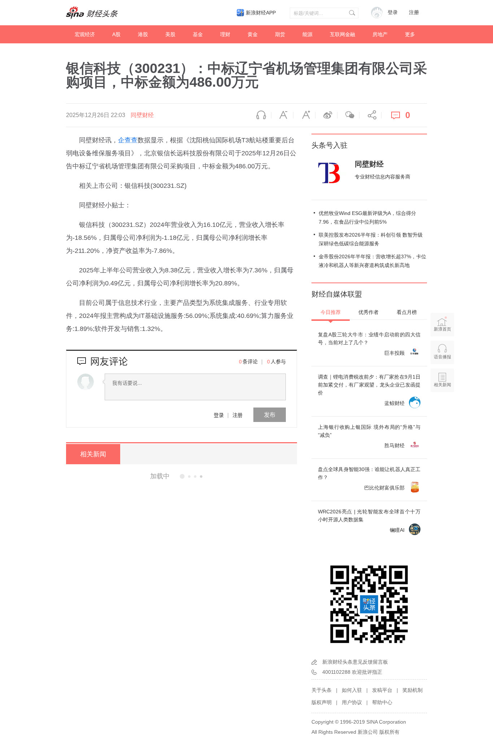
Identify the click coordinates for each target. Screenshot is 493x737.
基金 (198, 34)
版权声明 (321, 702)
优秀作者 (368, 312)
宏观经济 (85, 34)
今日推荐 (330, 312)
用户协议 (352, 702)
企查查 (128, 140)
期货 (280, 34)
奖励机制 (412, 690)
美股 (170, 34)
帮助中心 (382, 702)
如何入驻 (352, 690)
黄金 (253, 34)
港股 (143, 34)
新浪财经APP (261, 13)
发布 (269, 414)
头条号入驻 (329, 145)
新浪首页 (442, 329)
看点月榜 (407, 312)
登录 (219, 414)
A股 (116, 34)
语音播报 (260, 115)
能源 (307, 34)
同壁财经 (142, 115)
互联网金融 (342, 34)
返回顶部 (442, 412)
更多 (410, 34)
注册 (414, 12)
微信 (348, 115)
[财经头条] (92, 12)
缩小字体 (282, 115)
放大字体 (304, 115)
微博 (326, 115)
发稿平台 (382, 690)
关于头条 (321, 690)
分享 (370, 115)
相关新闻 (93, 454)
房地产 (380, 34)
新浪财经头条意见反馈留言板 (355, 662)
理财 (225, 34)
